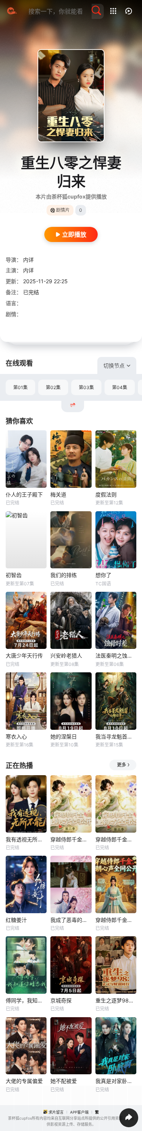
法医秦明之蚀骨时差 (115, 655)
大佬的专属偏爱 (24, 1081)
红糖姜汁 (16, 920)
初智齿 (14, 575)
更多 (121, 765)
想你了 (103, 575)
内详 (28, 259)
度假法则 (106, 494)
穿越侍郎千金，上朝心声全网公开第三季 (115, 839)
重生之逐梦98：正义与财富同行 (115, 1000)
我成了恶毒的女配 (70, 920)
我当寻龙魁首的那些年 (115, 736)
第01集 (20, 387)
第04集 (119, 387)
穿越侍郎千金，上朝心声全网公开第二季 (70, 839)
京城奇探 (61, 1000)
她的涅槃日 (63, 736)
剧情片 (63, 210)
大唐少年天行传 (24, 655)
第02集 (53, 387)
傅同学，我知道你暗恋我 (26, 1000)
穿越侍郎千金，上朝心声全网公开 (115, 920)
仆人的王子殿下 (24, 494)
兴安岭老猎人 (66, 655)
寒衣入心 (16, 736)
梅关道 (58, 494)
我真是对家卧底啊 (115, 1081)
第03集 (86, 387)
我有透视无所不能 (26, 839)
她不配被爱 (63, 1081)
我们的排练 (63, 575)
